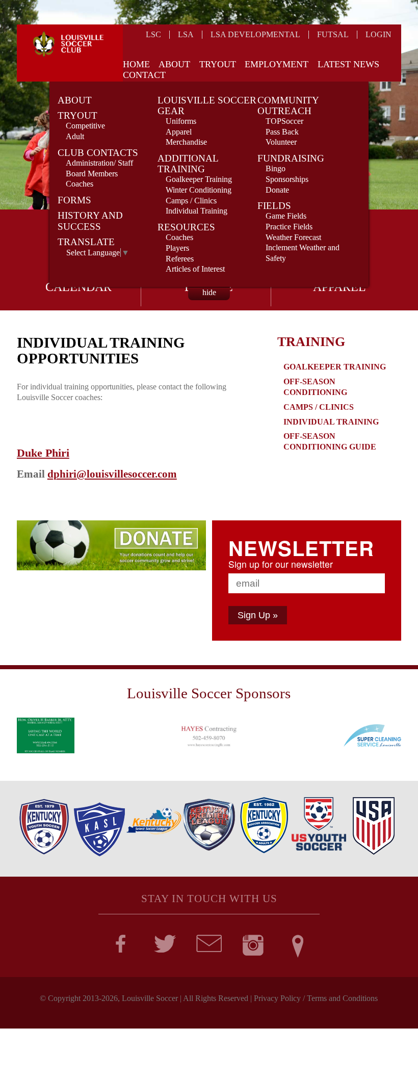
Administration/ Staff (99, 163)
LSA (186, 34)
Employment (276, 64)
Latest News (348, 64)
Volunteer (281, 142)
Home (136, 64)
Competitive (85, 125)
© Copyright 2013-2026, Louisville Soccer (109, 998)
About (174, 64)
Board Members (92, 173)
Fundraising (290, 158)
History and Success (90, 220)
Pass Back (282, 131)
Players (177, 248)
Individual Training (196, 210)
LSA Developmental (255, 34)
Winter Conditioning (198, 190)
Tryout (217, 64)
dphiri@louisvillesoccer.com (112, 474)
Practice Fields (289, 226)
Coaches (79, 183)
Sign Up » (258, 615)
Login (378, 34)
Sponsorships (287, 179)
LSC (153, 34)
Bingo (275, 168)
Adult (75, 136)
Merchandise (186, 142)
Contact (144, 75)
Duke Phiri (43, 452)
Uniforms (181, 121)
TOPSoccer (284, 121)
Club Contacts (98, 152)
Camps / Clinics (191, 200)
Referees (180, 258)
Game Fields (286, 216)
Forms (74, 200)
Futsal (333, 34)
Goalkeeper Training (199, 179)
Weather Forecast (293, 237)
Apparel (179, 131)
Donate (277, 190)
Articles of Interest (195, 269)
